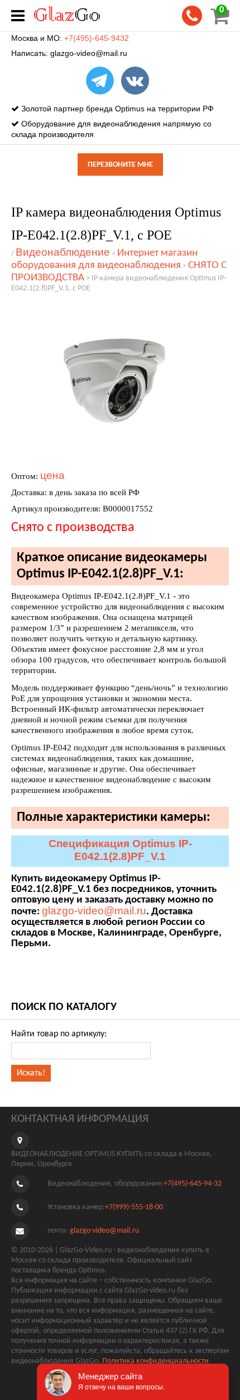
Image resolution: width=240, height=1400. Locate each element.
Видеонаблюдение (63, 252)
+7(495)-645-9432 (96, 38)
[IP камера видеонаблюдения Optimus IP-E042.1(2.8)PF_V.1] (114, 380)
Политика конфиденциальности (155, 1361)
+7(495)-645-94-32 (193, 1184)
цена (52, 475)
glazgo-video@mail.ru (88, 53)
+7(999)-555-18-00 (134, 1207)
